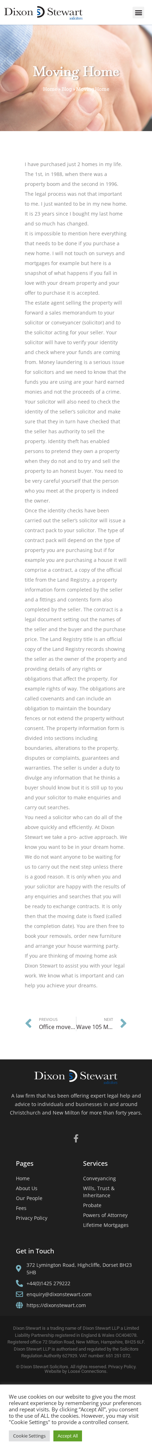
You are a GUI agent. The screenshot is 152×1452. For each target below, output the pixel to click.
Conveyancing (99, 1178)
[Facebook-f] (76, 1138)
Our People (29, 1198)
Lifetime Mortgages (106, 1225)
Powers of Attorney (105, 1215)
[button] (138, 12)
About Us (26, 1188)
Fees (21, 1208)
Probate (92, 1205)
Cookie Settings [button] (29, 1436)
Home (50, 89)
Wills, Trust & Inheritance (99, 1192)
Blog (67, 89)
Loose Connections (87, 1371)
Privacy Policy (31, 1218)
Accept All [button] (68, 1436)
